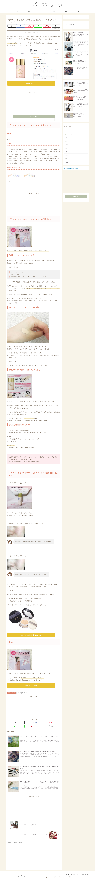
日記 (14, 692)
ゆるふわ (19, 692)
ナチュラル (25, 692)
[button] (56, 26)
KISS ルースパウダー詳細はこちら (31, 635)
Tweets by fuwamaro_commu (71, 168)
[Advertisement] (33, 103)
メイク (10, 692)
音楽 (67, 162)
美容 (67, 155)
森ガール (68, 151)
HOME (67, 874)
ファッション (69, 137)
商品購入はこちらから (31, 685)
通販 (67, 158)
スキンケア (69, 131)
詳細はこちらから (31, 83)
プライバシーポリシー (76, 874)
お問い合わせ (85, 874)
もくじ (32, 116)
